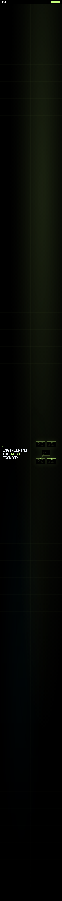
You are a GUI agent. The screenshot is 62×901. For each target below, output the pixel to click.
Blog (37, 2)
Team (33, 2)
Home (21, 2)
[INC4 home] (4, 2)
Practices (27, 2)
